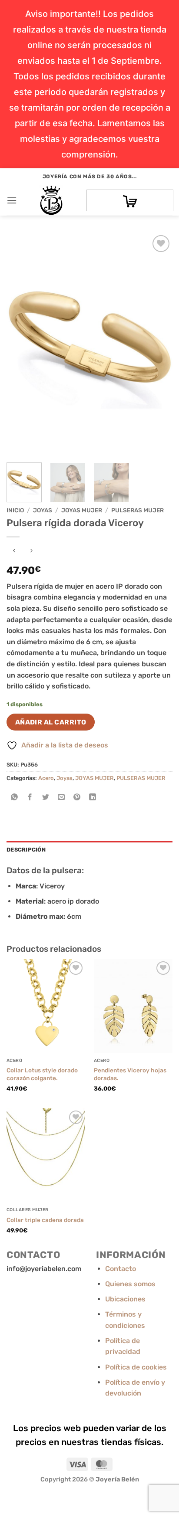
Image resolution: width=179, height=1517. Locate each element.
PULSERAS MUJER (137, 510)
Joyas (42, 510)
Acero (46, 778)
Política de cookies (136, 1367)
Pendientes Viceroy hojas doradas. (130, 1074)
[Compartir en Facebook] (30, 797)
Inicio (15, 510)
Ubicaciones (125, 1299)
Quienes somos (130, 1284)
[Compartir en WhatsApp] (14, 797)
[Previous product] (31, 551)
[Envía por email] (61, 797)
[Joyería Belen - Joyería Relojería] (51, 200)
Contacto (120, 1269)
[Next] (158, 344)
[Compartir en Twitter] (46, 797)
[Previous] (21, 344)
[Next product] (14, 551)
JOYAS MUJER (81, 510)
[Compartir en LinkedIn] (93, 797)
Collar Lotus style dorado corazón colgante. (42, 1074)
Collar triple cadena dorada (45, 1219)
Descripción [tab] (26, 849)
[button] (12, 200)
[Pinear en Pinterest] (77, 797)
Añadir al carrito (50, 722)
